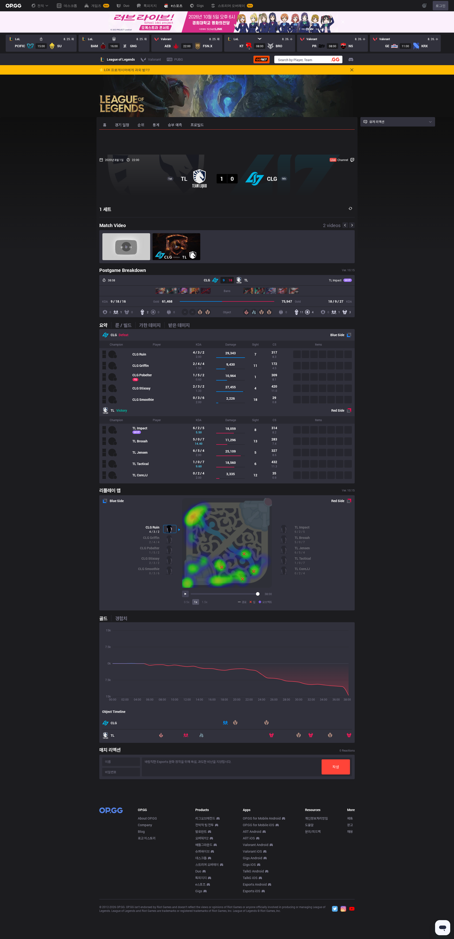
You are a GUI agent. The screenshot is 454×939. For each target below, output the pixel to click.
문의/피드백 (313, 831)
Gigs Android (252, 858)
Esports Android (255, 884)
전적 (40, 5)
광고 (350, 825)
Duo (198, 871)
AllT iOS (249, 838)
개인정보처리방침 (316, 818)
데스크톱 (201, 858)
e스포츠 (200, 884)
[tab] (105, 325)
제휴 (350, 818)
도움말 (309, 825)
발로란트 (201, 831)
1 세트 (105, 209)
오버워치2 (202, 838)
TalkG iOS (250, 878)
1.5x (204, 602)
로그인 (440, 5)
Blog (141, 831)
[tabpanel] (227, 406)
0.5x (186, 602)
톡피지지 (201, 878)
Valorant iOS (252, 851)
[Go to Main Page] (13, 5)
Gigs (198, 891)
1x (195, 602)
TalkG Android (253, 871)
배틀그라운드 (203, 844)
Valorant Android (255, 844)
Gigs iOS (249, 864)
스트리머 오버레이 (207, 864)
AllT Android (252, 831)
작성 (335, 766)
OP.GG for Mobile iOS (258, 825)
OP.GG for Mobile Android (262, 818)
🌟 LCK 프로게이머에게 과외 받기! (124, 70)
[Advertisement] (227, 142)
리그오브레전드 (205, 818)
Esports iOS (251, 891)
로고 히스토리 (147, 838)
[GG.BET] (261, 59)
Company (145, 825)
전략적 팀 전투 (204, 825)
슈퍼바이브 (202, 851)
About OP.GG (147, 818)
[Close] (343, 22)
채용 (350, 831)
